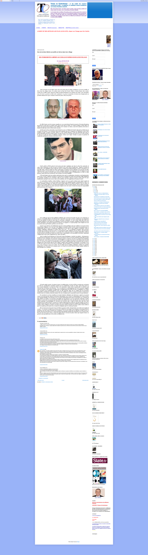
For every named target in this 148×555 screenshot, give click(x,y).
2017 (94, 245)
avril (95, 187)
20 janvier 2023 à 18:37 (44, 346)
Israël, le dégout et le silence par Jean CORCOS (102, 205)
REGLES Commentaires (52, 27)
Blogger (78, 541)
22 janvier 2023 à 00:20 (44, 376)
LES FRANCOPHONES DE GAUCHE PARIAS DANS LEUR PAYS (104, 141)
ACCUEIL (38, 27)
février (95, 190)
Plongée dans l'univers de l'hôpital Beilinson (101, 193)
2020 (94, 241)
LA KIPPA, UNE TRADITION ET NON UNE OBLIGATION (104, 164)
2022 (94, 238)
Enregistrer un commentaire (43, 378)
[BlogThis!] (42, 318)
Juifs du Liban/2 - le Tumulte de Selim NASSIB (101, 236)
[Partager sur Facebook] (45, 318)
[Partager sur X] (43, 318)
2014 (94, 249)
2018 (94, 244)
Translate (100, 85)
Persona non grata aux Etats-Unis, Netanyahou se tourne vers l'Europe (104, 147)
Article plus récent (41, 380)
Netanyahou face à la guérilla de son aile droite (101, 196)
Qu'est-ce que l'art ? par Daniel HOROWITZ (101, 210)
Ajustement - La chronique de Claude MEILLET (101, 202)
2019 (94, 242)
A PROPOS (44, 27)
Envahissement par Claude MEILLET (100, 221)
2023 (94, 186)
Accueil (63, 380)
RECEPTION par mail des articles (72, 27)
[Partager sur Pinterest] (46, 318)
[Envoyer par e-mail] (41, 318)
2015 (94, 248)
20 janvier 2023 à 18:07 (44, 334)
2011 (94, 253)
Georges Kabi (42, 349)
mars (95, 189)
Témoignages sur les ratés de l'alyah (104, 129)
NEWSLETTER (61, 27)
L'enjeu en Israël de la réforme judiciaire (100, 222)
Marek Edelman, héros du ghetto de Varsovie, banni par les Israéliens (103, 158)
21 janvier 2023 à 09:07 (44, 364)
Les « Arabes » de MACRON (102, 152)
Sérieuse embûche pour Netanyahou (100, 200)
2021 (94, 240)
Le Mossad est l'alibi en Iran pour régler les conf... (102, 213)
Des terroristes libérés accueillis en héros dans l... (102, 199)
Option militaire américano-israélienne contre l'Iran (102, 227)
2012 (94, 252)
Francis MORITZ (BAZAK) (102, 169)
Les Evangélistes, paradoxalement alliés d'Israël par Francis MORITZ (103, 175)
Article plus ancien (85, 380)
